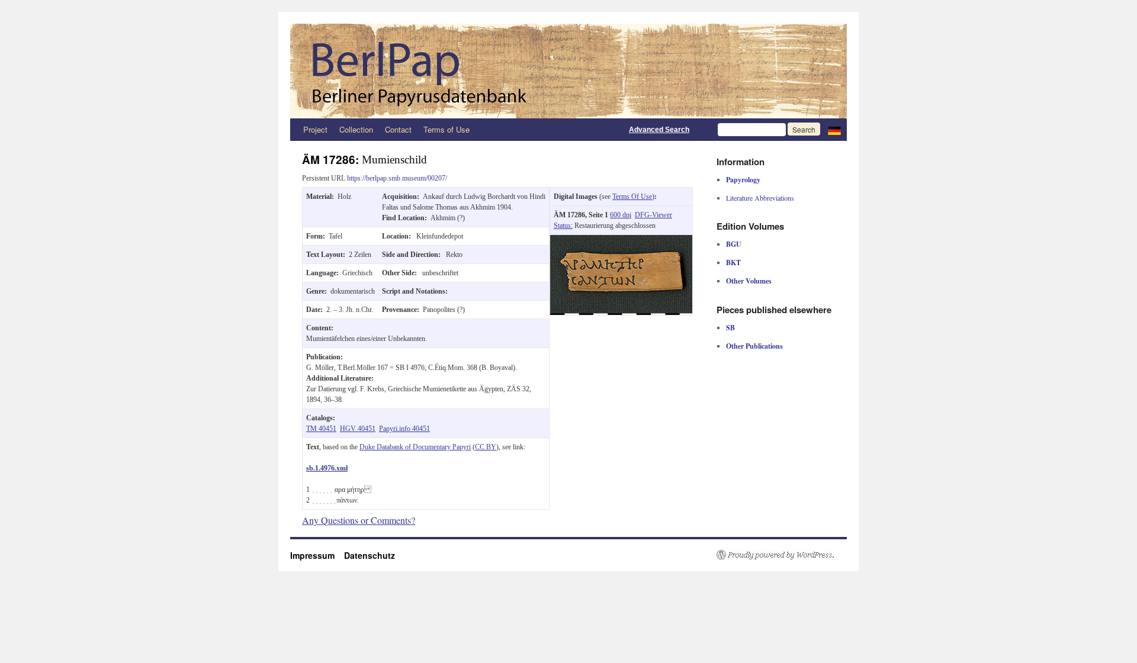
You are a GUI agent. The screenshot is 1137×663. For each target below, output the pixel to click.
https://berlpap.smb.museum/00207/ (397, 178)
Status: (563, 225)
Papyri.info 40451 (404, 428)
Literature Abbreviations (760, 197)
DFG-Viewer (653, 215)
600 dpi (620, 215)
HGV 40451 (357, 428)
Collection (356, 129)
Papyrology (743, 180)
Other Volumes (749, 281)
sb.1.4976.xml (327, 468)
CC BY (485, 447)
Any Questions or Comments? (358, 520)
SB (730, 328)
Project (315, 129)
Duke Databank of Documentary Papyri (415, 447)
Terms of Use (446, 129)
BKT (733, 263)
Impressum (317, 555)
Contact (398, 129)
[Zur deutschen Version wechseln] (834, 129)
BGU (733, 244)
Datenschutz (369, 555)
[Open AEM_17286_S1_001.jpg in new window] (621, 240)
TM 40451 (321, 428)
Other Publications (754, 346)
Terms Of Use (632, 196)
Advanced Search (659, 129)
